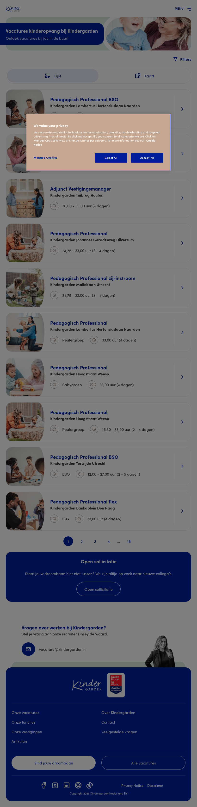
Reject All (111, 157)
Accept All (147, 157)
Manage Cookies (45, 157)
